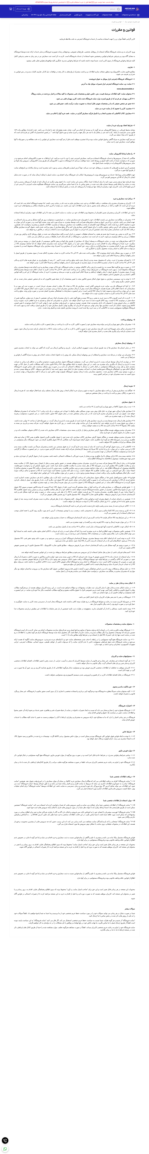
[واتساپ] (5, 1149)
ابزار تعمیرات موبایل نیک (132, 22)
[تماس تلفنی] (5, 1140)
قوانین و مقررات (116, 22)
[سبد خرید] (10, 9)
